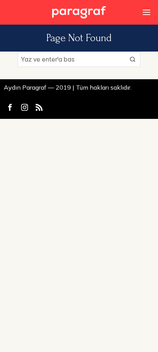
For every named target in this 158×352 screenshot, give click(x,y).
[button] (132, 59)
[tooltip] (10, 107)
